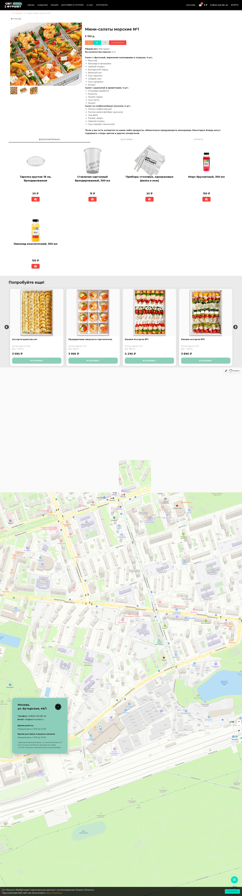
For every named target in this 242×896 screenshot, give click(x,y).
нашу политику (54, 893)
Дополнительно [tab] (49, 139)
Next (235, 327)
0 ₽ (204, 5)
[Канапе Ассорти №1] (149, 312)
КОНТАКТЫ (102, 5)
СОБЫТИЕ (42, 5)
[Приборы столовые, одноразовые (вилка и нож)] (149, 161)
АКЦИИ (54, 5)
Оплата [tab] (198, 139)
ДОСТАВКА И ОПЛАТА (72, 5)
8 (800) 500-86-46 (219, 5)
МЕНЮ (30, 5)
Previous (6, 327)
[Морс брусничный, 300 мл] (206, 161)
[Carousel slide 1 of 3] (40, 82)
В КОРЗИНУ (36, 360)
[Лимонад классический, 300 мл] (36, 228)
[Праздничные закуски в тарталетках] (93, 312)
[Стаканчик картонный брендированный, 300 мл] (92, 161)
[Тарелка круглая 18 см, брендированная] (36, 161)
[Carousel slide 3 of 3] (51, 82)
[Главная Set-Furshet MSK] (15, 5)
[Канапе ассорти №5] (205, 312)
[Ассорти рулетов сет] (36, 312)
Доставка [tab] (127, 139)
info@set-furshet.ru (34, 719)
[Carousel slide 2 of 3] (46, 82)
